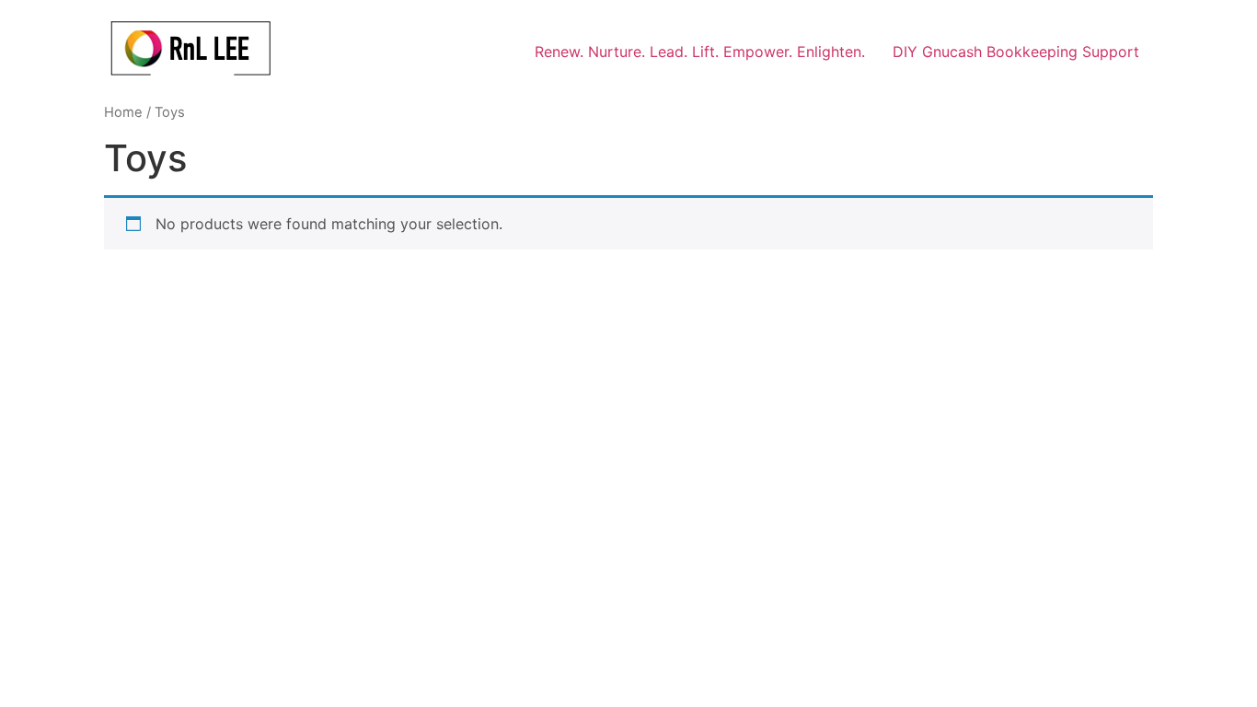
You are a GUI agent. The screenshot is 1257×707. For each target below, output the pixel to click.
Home (123, 112)
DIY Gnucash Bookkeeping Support (1016, 51)
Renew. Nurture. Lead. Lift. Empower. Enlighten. (700, 51)
